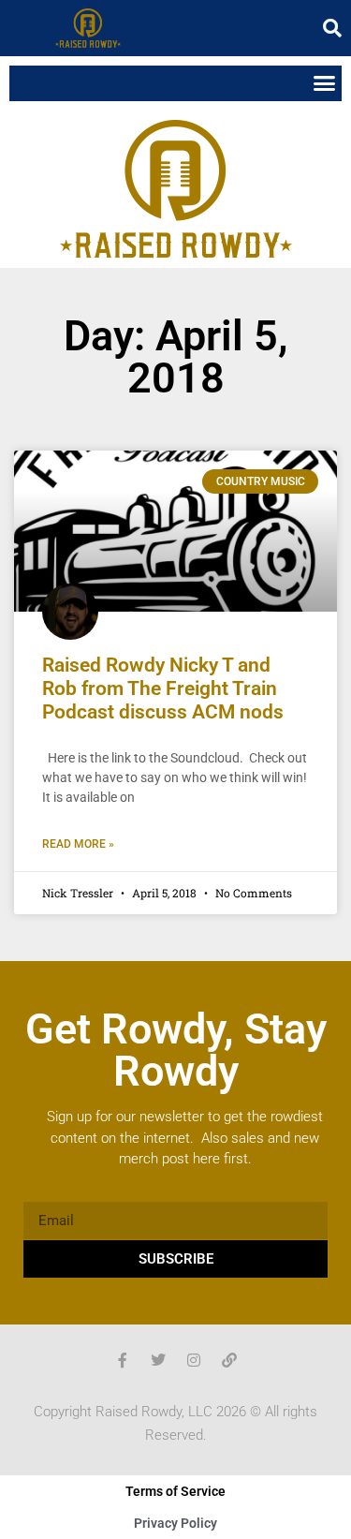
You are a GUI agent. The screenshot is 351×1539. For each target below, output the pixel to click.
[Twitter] (158, 1360)
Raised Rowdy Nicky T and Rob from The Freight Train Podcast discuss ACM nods (163, 688)
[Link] (229, 1360)
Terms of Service (175, 1491)
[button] (332, 28)
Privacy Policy (175, 1523)
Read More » (78, 844)
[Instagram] (193, 1360)
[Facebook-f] (122, 1360)
